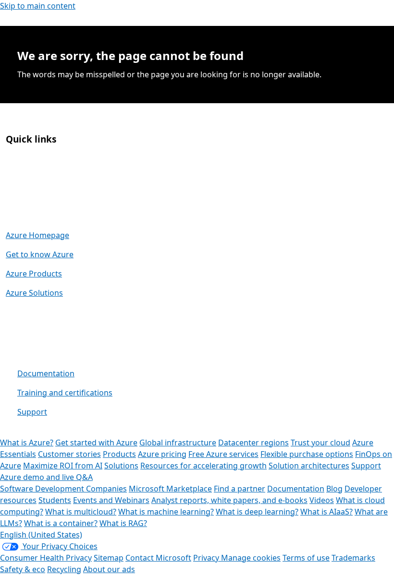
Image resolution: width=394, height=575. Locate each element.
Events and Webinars (111, 500)
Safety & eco (22, 569)
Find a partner (239, 488)
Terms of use (306, 557)
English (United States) (41, 534)
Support (32, 412)
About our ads (109, 569)
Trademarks (353, 557)
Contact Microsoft (158, 557)
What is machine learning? (166, 511)
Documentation (45, 373)
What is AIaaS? (326, 511)
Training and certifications (64, 392)
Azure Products (34, 273)
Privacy (207, 557)
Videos (321, 500)
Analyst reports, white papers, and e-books (229, 500)
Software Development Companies (63, 488)
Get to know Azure (40, 254)
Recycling (64, 569)
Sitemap (108, 557)
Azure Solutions (34, 293)
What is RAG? (123, 523)
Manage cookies (251, 557)
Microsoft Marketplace (170, 488)
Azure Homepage (37, 235)
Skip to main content (37, 5)
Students (54, 500)
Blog (334, 488)
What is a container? (61, 523)
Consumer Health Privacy (46, 557)
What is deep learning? (257, 511)
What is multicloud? (80, 511)
